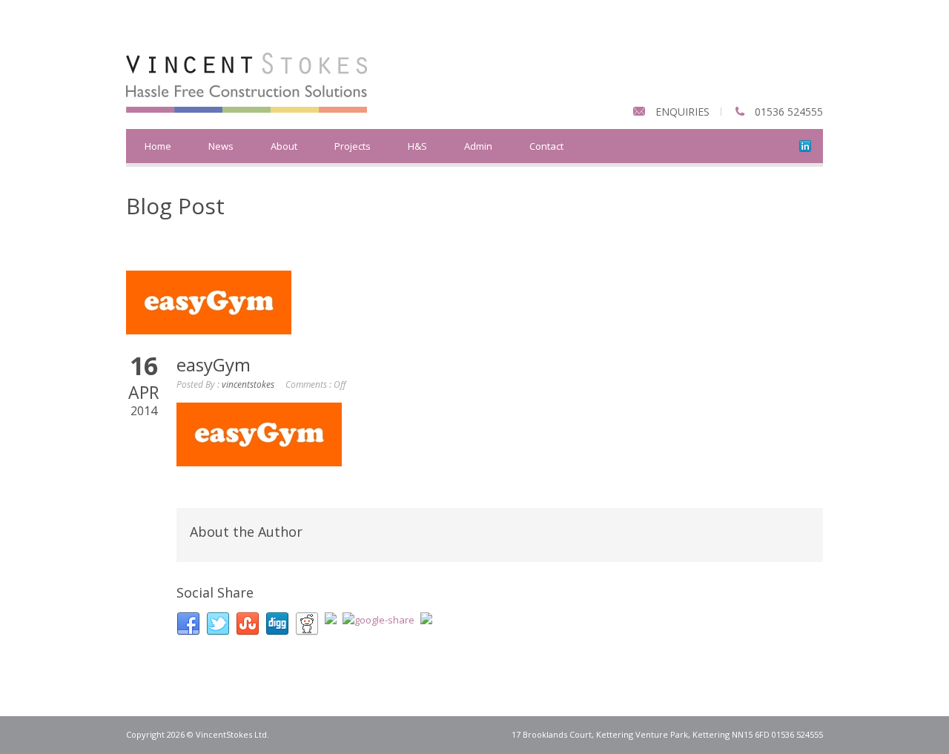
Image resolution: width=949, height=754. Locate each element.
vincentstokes (248, 384)
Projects (352, 146)
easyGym (213, 364)
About (284, 146)
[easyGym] (474, 302)
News (221, 146)
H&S (417, 146)
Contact (546, 146)
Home (158, 146)
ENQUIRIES (682, 112)
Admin (478, 146)
